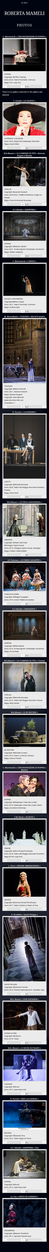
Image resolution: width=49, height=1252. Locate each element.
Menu (26, 3)
